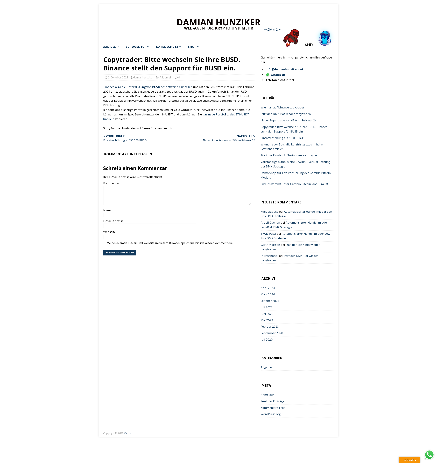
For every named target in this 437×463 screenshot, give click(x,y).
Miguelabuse (269, 212)
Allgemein (166, 77)
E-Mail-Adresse (113, 221)
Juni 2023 (267, 314)
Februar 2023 (270, 326)
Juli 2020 (267, 339)
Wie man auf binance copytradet (282, 107)
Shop (192, 47)
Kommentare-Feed (273, 408)
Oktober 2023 (270, 301)
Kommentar (111, 183)
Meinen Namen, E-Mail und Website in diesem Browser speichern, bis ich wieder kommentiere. (170, 243)
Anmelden (267, 395)
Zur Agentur (136, 47)
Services (109, 47)
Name (107, 210)
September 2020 (272, 333)
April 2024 (268, 288)
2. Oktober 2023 (118, 77)
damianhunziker (143, 77)
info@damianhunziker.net (284, 69)
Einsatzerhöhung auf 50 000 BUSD (284, 138)
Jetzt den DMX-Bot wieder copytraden (286, 114)
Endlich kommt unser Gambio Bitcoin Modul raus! (294, 184)
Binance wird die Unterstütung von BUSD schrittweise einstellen (147, 87)
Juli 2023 (267, 307)
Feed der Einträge (272, 401)
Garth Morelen (270, 245)
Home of (273, 29)
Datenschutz (167, 47)
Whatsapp (277, 75)
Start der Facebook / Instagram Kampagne (289, 155)
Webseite (109, 232)
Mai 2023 (267, 320)
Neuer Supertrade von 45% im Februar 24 (289, 120)
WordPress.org (271, 414)
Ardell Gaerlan (270, 222)
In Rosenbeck (269, 256)
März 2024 (268, 294)
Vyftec (127, 433)
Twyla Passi (268, 234)
